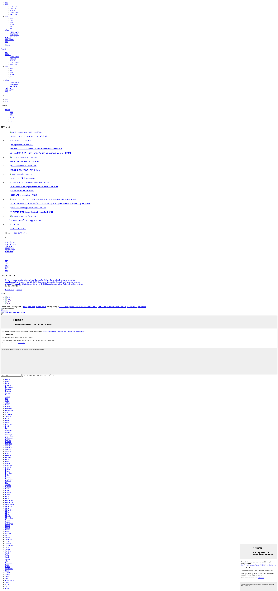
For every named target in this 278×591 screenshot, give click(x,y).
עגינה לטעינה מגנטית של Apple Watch (25, 220)
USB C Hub (102, 307)
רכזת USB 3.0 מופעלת (78, 307)
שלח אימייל (4, 311)
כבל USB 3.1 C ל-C (18, 229)
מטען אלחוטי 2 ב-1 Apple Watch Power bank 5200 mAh (34, 187)
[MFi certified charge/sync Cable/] (20, 140)
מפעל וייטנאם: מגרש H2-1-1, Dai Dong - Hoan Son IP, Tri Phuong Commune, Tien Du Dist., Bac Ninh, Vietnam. (44, 284)
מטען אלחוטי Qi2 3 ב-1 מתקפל (22, 178)
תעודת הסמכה (14, 12)
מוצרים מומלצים (41, 307)
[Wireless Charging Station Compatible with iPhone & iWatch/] (26, 132)
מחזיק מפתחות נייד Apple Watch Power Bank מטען (31, 212)
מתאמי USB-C (132, 307)
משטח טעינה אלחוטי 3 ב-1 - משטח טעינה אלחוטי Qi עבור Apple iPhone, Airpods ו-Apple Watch (50, 203)
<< (2, 233)
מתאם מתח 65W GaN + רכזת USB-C (25, 161)
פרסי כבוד (13, 8)
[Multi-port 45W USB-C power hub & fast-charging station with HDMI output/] (36, 149)
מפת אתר (31, 307)
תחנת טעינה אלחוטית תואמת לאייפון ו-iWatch (28, 136)
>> (12, 233)
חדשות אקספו (14, 36)
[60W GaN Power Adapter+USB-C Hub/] (23, 166)
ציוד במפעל (13, 14)
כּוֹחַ (11, 26)
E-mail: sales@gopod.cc (13, 290)
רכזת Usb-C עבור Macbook (116, 307)
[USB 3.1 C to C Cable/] (17, 224)
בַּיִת (6, 3)
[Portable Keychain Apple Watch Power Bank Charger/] (28, 208)
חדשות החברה (14, 32)
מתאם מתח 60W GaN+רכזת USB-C (25, 170)
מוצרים (7, 16)
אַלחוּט (12, 24)
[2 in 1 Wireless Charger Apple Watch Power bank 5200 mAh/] (30, 182)
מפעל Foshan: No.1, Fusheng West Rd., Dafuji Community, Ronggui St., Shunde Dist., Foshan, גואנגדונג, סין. (42, 282)
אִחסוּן (11, 22)
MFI (11, 18)
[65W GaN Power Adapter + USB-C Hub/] (23, 157)
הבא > (15, 233)
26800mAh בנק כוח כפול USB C (23, 195)
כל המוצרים (142, 307)
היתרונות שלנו (9, 40)
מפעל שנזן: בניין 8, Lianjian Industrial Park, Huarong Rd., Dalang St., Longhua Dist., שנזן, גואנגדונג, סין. (40, 280)
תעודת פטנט (14, 10)
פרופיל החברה (14, 6)
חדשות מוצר (14, 34)
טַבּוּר (11, 20)
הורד (6, 42)
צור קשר (8, 38)
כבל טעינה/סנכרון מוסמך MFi (21, 145)
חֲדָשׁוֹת (7, 30)
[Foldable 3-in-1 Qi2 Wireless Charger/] (21, 174)
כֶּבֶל (11, 28)
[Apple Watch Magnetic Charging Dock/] (23, 216)
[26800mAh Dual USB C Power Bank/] (22, 191)
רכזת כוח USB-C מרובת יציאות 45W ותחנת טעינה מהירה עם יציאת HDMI (40, 153)
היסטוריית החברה (11, 244)
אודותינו (8, 5)
